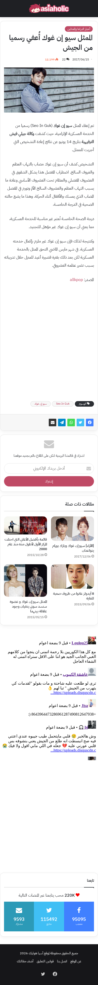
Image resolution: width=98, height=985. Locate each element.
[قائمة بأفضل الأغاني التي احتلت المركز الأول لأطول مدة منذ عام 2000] (25, 525)
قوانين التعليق (45, 961)
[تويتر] (80, 422)
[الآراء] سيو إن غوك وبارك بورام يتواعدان (73, 548)
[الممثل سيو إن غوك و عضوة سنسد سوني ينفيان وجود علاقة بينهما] (25, 580)
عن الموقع (75, 961)
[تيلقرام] (62, 422)
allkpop (76, 280)
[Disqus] (49, 697)
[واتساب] (71, 422)
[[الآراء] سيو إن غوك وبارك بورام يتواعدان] (72, 528)
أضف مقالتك (25, 961)
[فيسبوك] (89, 422)
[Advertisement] (49, 340)
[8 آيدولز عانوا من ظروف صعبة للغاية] (72, 576)
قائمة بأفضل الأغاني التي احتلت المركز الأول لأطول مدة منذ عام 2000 (26, 544)
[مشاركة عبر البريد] (52, 422)
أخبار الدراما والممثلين (78, 29)
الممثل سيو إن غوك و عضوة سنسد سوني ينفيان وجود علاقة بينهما (28, 606)
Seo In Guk (63, 404)
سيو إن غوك (40, 404)
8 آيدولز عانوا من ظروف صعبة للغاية (73, 596)
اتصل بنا (62, 961)
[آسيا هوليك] (49, 9)
